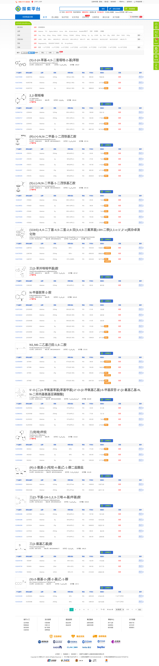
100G (123, 35)
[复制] (143, 77)
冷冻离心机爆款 (109, 12)
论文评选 (75, 17)
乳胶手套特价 (77, 12)
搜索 (103, 9)
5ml (104, 35)
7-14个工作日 (112, 47)
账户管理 (47, 627)
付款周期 (47, 623)
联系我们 (73, 654)
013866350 (18, 408)
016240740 (18, 566)
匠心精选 (55, 17)
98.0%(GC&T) (114, 39)
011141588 (19, 164)
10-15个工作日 (122, 47)
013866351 (18, 413)
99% (45, 39)
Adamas (40, 31)
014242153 (18, 337)
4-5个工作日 (83, 47)
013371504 (18, 332)
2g (92, 35)
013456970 (18, 367)
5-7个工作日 (92, 47)
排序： (37, 52)
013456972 (18, 380)
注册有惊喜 (95, 1)
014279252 (18, 248)
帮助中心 (122, 1)
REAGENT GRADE (54, 43)
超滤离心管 (93, 12)
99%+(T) (82, 39)
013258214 (18, 531)
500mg (84, 35)
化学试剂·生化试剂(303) (23, 23)
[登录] (100, 1)
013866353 (18, 425)
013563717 (18, 118)
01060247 (19, 200)
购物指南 (26, 625)
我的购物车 (135, 17)
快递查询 (65, 654)
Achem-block (73, 31)
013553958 (18, 449)
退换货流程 (90, 625)
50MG (59, 35)
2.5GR (96, 35)
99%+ (49, 39)
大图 (25, 52)
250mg (78, 35)
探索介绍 (131, 623)
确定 (139, 609)
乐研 (91, 31)
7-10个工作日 (102, 47)
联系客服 (110, 627)
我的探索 (113, 1)
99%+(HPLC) (74, 39)
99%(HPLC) (56, 39)
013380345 (18, 176)
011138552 (19, 205)
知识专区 (65, 17)
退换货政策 (90, 623)
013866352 (18, 419)
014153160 (18, 602)
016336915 (18, 484)
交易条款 (26, 630)
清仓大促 (105, 17)
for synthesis (69, 43)
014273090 (18, 77)
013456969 (18, 361)
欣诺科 (96, 31)
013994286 (18, 514)
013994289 (18, 525)
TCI (46, 31)
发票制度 (47, 630)
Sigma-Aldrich (53, 31)
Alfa (66, 31)
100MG (71, 35)
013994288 (18, 520)
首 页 (45, 17)
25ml (118, 35)
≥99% (40, 39)
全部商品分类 (27, 17)
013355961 (18, 222)
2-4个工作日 (65, 47)
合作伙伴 (131, 625)
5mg (44, 35)
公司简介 (57, 654)
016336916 (18, 490)
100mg (65, 35)
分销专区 (95, 17)
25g (108, 35)
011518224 (19, 326)
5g (100, 35)
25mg (48, 35)
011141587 (19, 159)
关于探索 (116, 17)
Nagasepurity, (42, 43)
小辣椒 (102, 31)
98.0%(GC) (95, 39)
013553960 (18, 460)
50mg (54, 35)
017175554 (18, 572)
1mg (39, 35)
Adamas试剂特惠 (119, 12)
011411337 (19, 170)
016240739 (18, 561)
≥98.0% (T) (123, 39)
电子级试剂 (100, 12)
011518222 (19, 315)
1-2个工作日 (46, 47)
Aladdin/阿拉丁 (83, 31)
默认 (43, 52)
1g (88, 35)
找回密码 (110, 625)
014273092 (18, 88)
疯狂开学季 (69, 12)
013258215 (18, 536)
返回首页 (129, 1)
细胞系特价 (85, 12)
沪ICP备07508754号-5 (71, 657)
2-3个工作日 (55, 47)
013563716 (18, 112)
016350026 (18, 285)
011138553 (19, 211)
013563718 (18, 123)
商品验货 (68, 625)
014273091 (18, 82)
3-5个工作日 (74, 47)
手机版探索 (139, 1)
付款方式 (47, 625)
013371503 (18, 309)
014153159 (18, 596)
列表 (32, 52)
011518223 (19, 320)
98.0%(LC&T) (104, 39)
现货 (39, 47)
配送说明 (68, 623)
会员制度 (26, 623)
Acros (61, 31)
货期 (57, 52)
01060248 (19, 153)
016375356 (18, 259)
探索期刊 (131, 627)
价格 (50, 52)
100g (128, 35)
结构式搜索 (116, 9)
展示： (19, 52)
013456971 (18, 373)
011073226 (19, 217)
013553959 (18, 454)
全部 (35, 27)
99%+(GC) (65, 39)
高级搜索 (132, 9)
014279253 (18, 253)
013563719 (18, 129)
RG (62, 43)
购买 (140, 77)
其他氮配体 (41, 27)
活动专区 (85, 17)
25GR (113, 35)
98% (88, 39)
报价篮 (106, 1)
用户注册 (110, 623)
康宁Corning (128, 12)
